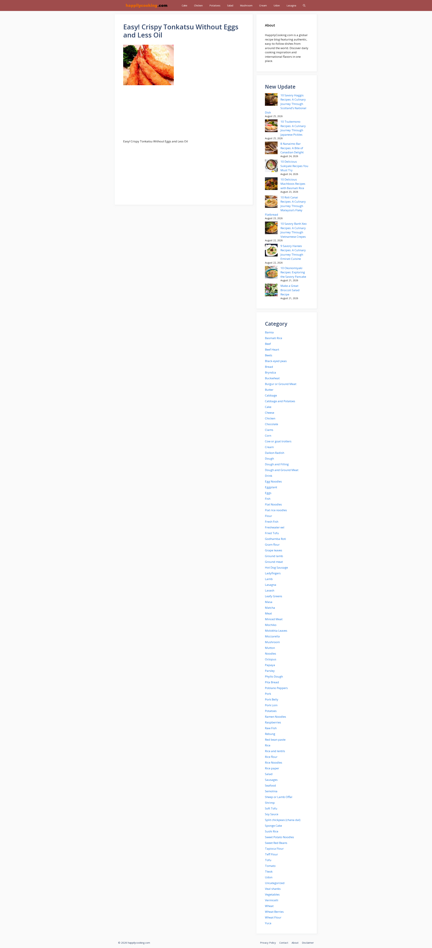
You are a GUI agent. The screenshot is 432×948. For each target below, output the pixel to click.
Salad (230, 5)
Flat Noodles (273, 504)
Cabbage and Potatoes (280, 401)
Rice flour (271, 757)
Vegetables (272, 894)
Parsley (270, 671)
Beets (268, 355)
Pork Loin (271, 705)
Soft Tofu (271, 808)
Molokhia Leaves (276, 631)
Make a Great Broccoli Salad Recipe (290, 290)
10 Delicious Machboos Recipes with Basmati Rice (292, 183)
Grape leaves (273, 550)
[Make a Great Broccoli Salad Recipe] (271, 290)
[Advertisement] (183, 114)
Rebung (270, 734)
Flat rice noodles (276, 510)
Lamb (269, 579)
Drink (268, 476)
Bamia (269, 332)
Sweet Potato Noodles (279, 837)
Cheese (269, 413)
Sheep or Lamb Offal (278, 797)
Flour (268, 516)
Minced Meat (273, 619)
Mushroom (246, 5)
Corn (268, 435)
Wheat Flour (273, 917)
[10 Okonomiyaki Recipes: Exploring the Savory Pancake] (271, 273)
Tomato (270, 866)
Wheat (269, 906)
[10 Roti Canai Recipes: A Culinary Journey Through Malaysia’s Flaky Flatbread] (271, 202)
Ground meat (274, 562)
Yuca (268, 923)
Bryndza (270, 372)
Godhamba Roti (275, 539)
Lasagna (291, 5)
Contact (283, 942)
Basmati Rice (273, 338)
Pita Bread (272, 682)
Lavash (269, 590)
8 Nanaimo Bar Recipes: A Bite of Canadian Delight (292, 148)
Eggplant (271, 487)
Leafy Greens (273, 596)
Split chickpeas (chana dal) (282, 820)
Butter (269, 390)
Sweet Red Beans (276, 843)
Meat (268, 613)
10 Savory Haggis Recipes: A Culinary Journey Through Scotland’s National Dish (285, 103)
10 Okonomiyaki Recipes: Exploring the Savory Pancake (293, 272)
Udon (277, 5)
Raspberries (273, 722)
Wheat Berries (274, 912)
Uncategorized (275, 883)
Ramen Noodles (275, 717)
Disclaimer (308, 942)
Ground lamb (274, 556)
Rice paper (272, 768)
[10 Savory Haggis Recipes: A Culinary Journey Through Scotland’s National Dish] (271, 100)
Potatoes (214, 5)
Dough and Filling (277, 464)
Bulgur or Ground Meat (280, 384)
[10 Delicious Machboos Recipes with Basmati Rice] (271, 184)
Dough (269, 458)
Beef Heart (272, 349)
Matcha (270, 608)
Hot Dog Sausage (276, 567)
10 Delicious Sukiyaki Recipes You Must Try (294, 166)
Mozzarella (272, 636)
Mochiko (270, 625)
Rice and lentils (275, 751)
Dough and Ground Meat (281, 470)
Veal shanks (273, 889)
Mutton (270, 648)
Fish (267, 499)
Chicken (198, 5)
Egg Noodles (273, 481)
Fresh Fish (271, 522)
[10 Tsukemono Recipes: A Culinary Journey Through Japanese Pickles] (271, 126)
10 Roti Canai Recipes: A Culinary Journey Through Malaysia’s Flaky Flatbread (285, 205)
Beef (268, 344)
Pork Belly (271, 699)
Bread (269, 367)
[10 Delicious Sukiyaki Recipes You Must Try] (271, 166)
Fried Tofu (272, 533)
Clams (269, 430)
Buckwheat (272, 378)
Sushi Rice (271, 831)
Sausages (271, 780)
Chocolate (271, 424)
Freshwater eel (274, 527)
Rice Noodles (273, 762)
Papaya (270, 665)
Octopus (270, 659)
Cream (263, 5)
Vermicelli (271, 900)
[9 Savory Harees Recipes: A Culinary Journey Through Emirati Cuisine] (271, 251)
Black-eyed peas (276, 361)
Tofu (268, 860)
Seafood (270, 785)
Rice (267, 745)
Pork (268, 694)
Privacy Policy (268, 942)
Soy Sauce (271, 814)
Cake (184, 5)
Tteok (269, 871)
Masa (268, 602)
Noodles (270, 653)
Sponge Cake (273, 826)
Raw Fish (271, 728)
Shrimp (270, 803)
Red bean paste (275, 739)
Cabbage (271, 395)
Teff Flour (271, 854)
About (295, 942)
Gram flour (272, 544)
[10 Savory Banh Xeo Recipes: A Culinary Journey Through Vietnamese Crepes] (271, 228)
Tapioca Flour (274, 848)
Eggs (268, 493)
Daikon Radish (274, 453)
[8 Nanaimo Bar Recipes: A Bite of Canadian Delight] (271, 148)
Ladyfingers (273, 573)
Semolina (271, 791)
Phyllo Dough (274, 676)
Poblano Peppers (276, 688)
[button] (304, 5)
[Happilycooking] (146, 5)
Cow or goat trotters (278, 441)
